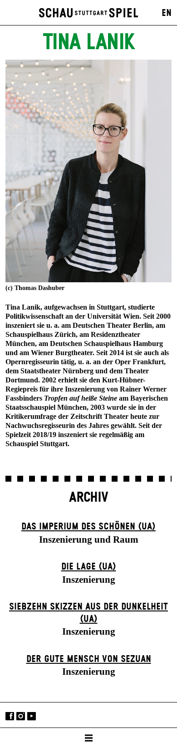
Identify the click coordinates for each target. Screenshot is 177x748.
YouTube (31, 716)
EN (167, 13)
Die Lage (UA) (88, 567)
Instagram (20, 716)
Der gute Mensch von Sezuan (88, 659)
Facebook (9, 716)
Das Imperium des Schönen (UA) (88, 527)
